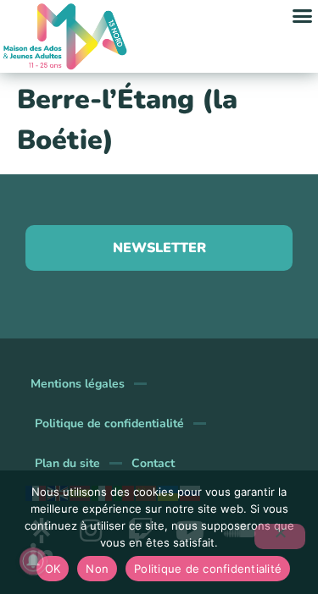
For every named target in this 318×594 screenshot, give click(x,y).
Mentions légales (78, 384)
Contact (153, 463)
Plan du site (67, 463)
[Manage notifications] (33, 561)
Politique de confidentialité (109, 423)
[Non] (279, 536)
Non (97, 568)
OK (53, 568)
